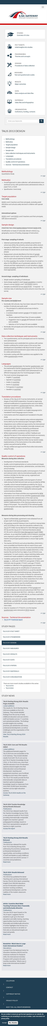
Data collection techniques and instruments (20, 153)
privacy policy (5, 1018)
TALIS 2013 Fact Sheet (11, 631)
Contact (9, 987)
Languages (9, 156)
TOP (43, 176)
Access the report (9, 828)
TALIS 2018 (9, 686)
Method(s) (9, 142)
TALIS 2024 (9, 688)
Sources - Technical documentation (17, 165)
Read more (6, 862)
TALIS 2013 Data (9, 660)
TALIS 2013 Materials (11, 671)
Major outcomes (20, 83)
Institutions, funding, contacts (25, 111)
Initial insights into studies (23, 46)
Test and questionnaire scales (25, 74)
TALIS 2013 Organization (12, 677)
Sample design (11, 147)
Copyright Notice (13, 994)
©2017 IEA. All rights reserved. (18, 1007)
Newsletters (7, 948)
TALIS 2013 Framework (11, 637)
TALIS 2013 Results (10, 654)
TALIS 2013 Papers (10, 665)
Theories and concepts (22, 55)
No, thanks (13, 1023)
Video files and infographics (24, 101)
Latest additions (8, 706)
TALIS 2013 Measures (11, 648)
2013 (13, 620)
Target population (12, 145)
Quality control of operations (15, 162)
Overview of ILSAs (23, 34)
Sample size (10, 150)
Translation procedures (13, 159)
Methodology (10, 139)
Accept (4, 1023)
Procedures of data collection (25, 64)
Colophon (10, 981)
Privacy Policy (12, 1000)
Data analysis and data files (24, 92)
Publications (7, 809)
